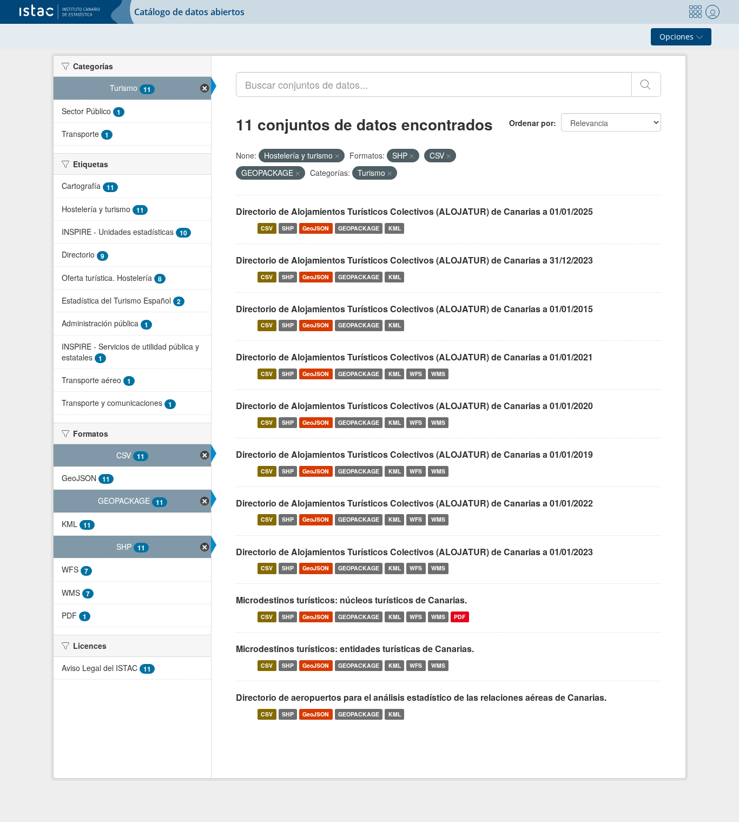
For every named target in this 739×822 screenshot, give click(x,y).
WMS (438, 374)
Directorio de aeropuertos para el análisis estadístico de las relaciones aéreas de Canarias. (421, 697)
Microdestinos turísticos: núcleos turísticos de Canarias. (351, 600)
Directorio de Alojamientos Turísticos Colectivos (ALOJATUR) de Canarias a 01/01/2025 (414, 211)
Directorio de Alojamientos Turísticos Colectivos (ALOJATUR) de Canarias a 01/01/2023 (414, 551)
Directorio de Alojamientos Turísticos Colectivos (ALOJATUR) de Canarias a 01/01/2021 (414, 357)
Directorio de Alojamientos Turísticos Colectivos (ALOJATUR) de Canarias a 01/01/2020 (414, 405)
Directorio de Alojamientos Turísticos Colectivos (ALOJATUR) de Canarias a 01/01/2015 (414, 309)
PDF (459, 617)
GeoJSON (315, 228)
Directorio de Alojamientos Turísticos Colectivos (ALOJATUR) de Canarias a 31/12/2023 (414, 260)
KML (394, 228)
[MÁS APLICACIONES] (695, 12)
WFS (416, 374)
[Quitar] (337, 156)
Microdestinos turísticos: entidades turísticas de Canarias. (355, 648)
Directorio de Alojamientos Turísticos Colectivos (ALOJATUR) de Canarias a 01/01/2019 (414, 454)
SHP (288, 228)
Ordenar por (531, 122)
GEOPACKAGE (358, 228)
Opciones (677, 36)
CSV (267, 228)
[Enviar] (646, 84)
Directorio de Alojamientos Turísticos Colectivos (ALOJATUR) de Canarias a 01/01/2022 (414, 503)
